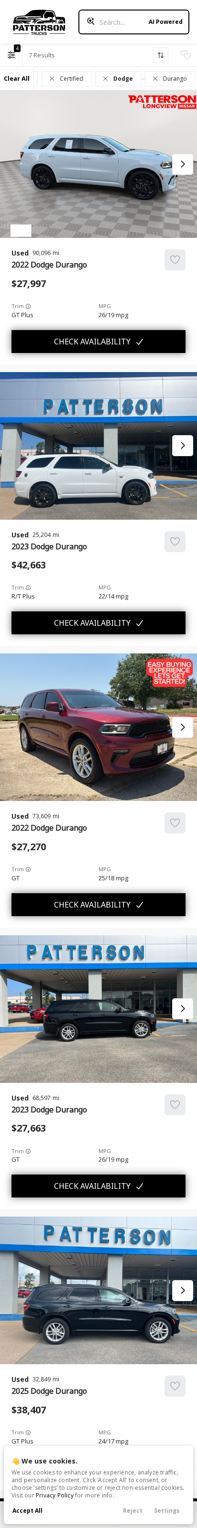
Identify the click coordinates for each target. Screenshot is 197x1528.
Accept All (27, 1511)
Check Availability (92, 341)
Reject (132, 1511)
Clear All (17, 78)
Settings (167, 1511)
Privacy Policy (55, 1495)
